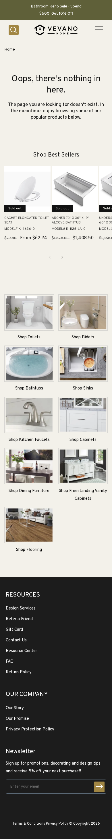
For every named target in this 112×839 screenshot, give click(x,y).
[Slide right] (62, 257)
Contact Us (16, 640)
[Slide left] (49, 257)
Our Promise (17, 719)
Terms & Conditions (28, 823)
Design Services (21, 608)
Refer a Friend (19, 619)
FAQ (9, 661)
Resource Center (21, 651)
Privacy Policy (57, 823)
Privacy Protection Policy (30, 729)
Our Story (15, 708)
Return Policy (19, 672)
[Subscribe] (99, 787)
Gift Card (14, 629)
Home (9, 49)
